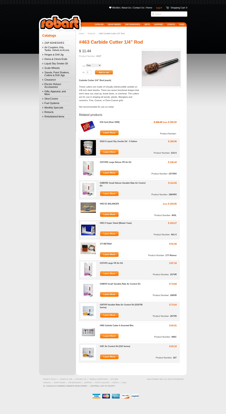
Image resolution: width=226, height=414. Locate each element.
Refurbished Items (54, 116)
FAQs (124, 382)
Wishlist (115, 7)
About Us (126, 7)
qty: (84, 72)
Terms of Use (66, 379)
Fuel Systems (51, 103)
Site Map (114, 379)
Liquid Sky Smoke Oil (56, 63)
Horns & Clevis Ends (55, 59)
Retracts (49, 112)
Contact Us (138, 7)
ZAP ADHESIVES (54, 43)
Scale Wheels (52, 68)
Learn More (109, 132)
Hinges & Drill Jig (53, 54)
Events (115, 382)
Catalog (47, 382)
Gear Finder (59, 382)
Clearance (50, 79)
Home (149, 7)
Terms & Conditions (98, 379)
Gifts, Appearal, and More (55, 93)
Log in (159, 7)
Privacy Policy (50, 379)
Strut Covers (51, 98)
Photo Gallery (102, 382)
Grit (83, 66)
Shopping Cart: (178, 7)
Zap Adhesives (74, 382)
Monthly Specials (53, 107)
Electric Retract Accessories (52, 85)
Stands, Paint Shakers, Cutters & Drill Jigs (56, 74)
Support (88, 382)
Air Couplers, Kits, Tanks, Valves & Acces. (57, 48)
